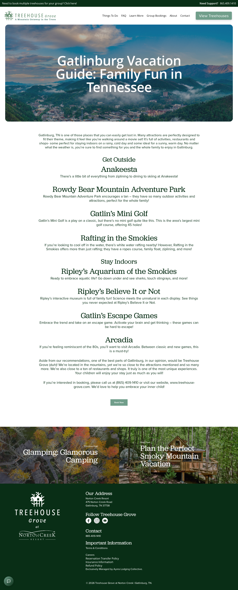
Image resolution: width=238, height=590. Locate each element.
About (173, 15)
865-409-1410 (93, 536)
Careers (90, 555)
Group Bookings (156, 15)
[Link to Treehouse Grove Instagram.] (98, 521)
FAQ (123, 15)
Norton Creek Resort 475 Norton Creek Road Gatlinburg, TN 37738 (99, 502)
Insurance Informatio (98, 562)
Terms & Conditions (97, 548)
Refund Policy (94, 565)
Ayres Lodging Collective (127, 569)
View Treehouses (214, 15)
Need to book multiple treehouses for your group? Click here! (39, 3)
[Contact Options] (9, 581)
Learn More (136, 15)
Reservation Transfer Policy (102, 558)
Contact (185, 15)
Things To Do (110, 15)
